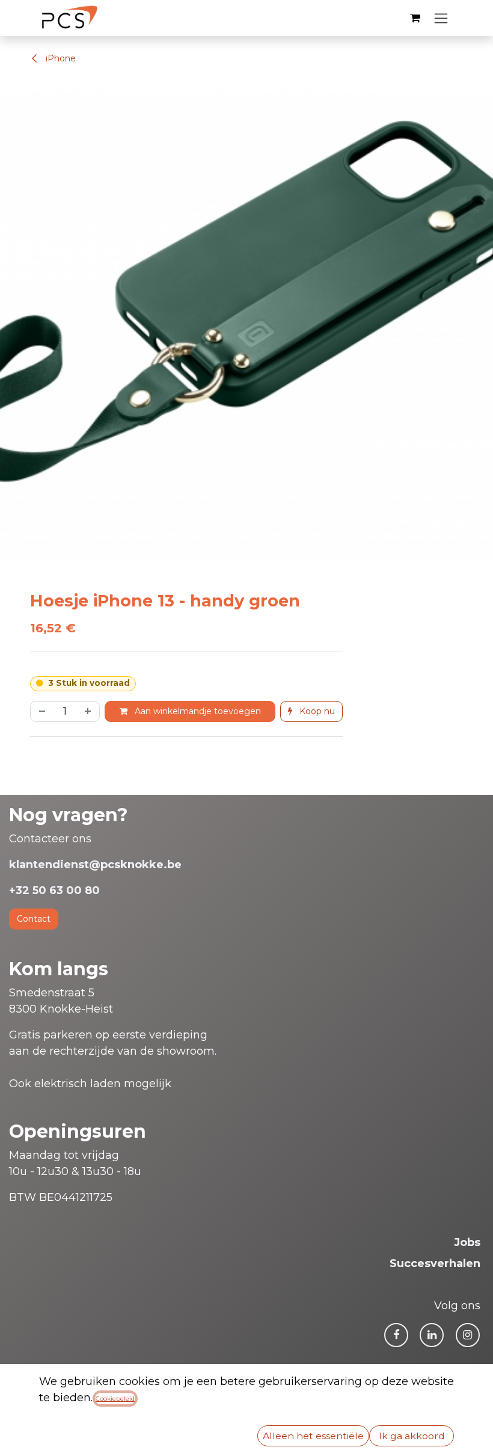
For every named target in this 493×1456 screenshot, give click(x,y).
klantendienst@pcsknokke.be (95, 864)
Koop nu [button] (316, 711)
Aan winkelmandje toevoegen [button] (196, 711)
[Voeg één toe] (89, 711)
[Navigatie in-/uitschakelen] (441, 18)
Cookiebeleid (115, 1398)
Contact (34, 918)
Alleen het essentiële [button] (313, 1436)
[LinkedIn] (431, 1335)
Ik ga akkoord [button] (412, 1436)
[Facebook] (396, 1335)
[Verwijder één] (41, 711)
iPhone (59, 58)
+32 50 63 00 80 (54, 890)
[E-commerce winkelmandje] (415, 18)
